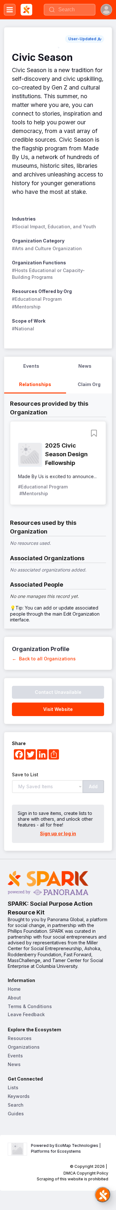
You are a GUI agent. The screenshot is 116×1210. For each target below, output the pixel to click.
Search (16, 1105)
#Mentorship (26, 306)
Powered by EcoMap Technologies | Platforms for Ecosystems (66, 1148)
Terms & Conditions (30, 1006)
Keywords (19, 1096)
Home (14, 989)
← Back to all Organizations (44, 658)
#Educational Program (37, 299)
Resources (20, 1038)
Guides (16, 1113)
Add (93, 786)
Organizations (24, 1047)
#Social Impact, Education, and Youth (54, 226)
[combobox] (69, 9)
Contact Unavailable (58, 692)
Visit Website (58, 709)
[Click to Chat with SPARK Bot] (102, 1194)
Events (15, 1055)
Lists (13, 1087)
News (14, 1064)
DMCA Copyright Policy (85, 1173)
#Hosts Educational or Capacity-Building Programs (48, 274)
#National (23, 328)
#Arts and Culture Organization (47, 248)
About (14, 997)
